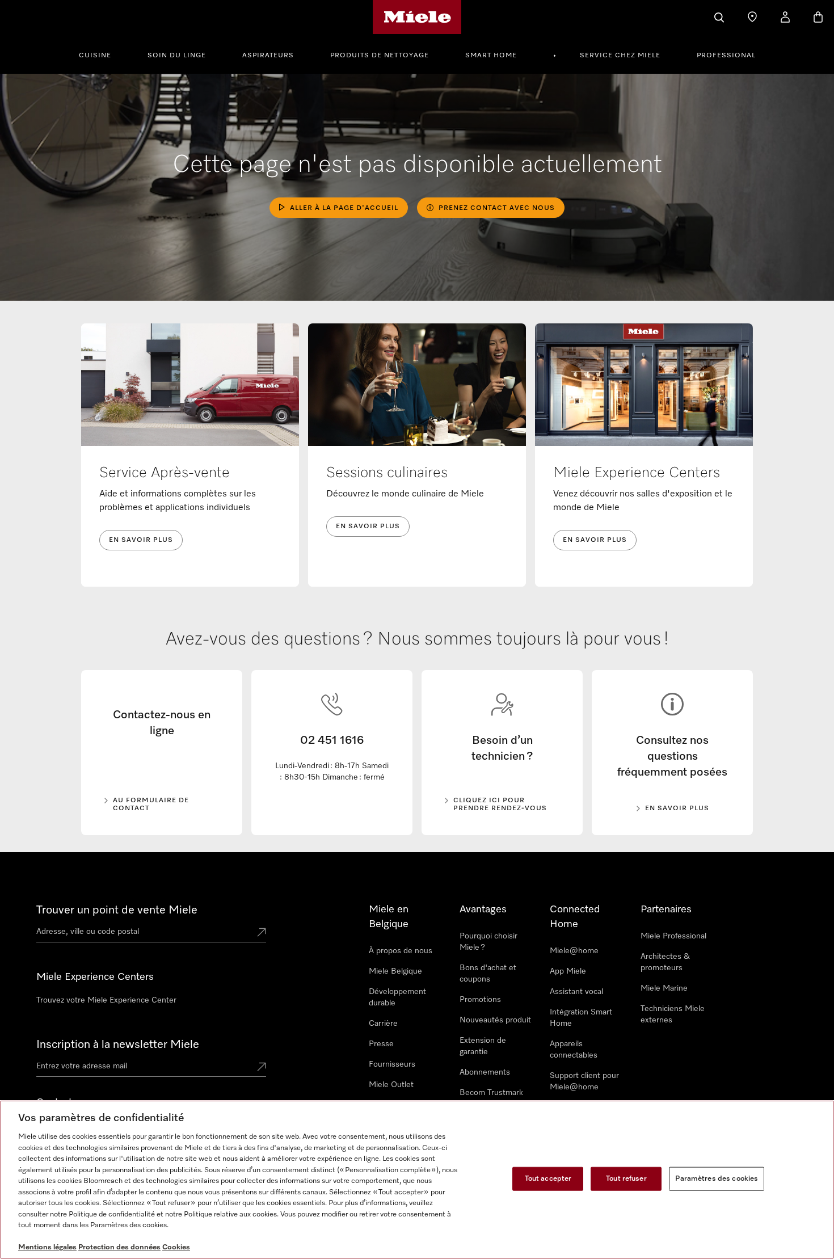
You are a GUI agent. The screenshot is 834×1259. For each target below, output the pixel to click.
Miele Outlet (391, 1085)
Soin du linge (177, 55)
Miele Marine (664, 988)
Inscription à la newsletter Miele (117, 1044)
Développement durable (397, 997)
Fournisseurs (392, 1064)
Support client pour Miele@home (584, 1081)
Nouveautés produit (495, 1020)
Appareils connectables (573, 1049)
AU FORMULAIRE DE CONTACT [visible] (151, 804)
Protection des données (119, 1247)
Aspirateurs (268, 55)
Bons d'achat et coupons (488, 973)
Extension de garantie (483, 1046)
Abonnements (485, 1072)
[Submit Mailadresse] (261, 1067)
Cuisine (95, 55)
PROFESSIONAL (726, 55)
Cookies (176, 1247)
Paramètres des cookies (716, 1178)
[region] (417, 1179)
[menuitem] (101, 54)
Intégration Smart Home (581, 1018)
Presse (381, 1044)
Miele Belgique (395, 971)
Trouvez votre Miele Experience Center (106, 1000)
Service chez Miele (620, 55)
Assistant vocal (576, 992)
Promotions (480, 1000)
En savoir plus (141, 540)
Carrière (383, 1024)
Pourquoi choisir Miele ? (488, 941)
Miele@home (574, 951)
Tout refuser (626, 1178)
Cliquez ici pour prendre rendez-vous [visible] (500, 804)
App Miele (568, 971)
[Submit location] (261, 933)
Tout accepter (548, 1178)
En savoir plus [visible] (677, 808)
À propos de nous (400, 951)
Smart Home (491, 55)
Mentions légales (47, 1247)
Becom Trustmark (491, 1093)
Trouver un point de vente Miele (116, 910)
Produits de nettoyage (379, 55)
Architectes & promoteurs (665, 962)
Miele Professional (673, 936)
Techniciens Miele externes (673, 1014)
